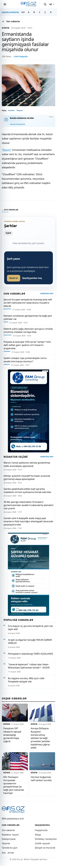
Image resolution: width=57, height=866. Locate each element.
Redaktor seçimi (10, 834)
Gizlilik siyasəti (42, 843)
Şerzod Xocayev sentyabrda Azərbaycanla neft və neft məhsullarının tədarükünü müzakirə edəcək (28, 302)
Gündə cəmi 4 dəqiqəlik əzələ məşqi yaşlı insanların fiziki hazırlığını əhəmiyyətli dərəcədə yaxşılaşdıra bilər (28, 521)
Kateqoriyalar (9, 838)
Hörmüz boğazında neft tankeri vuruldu (41, 778)
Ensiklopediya (10, 12)
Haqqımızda (41, 830)
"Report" (7, 150)
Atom (11, 852)
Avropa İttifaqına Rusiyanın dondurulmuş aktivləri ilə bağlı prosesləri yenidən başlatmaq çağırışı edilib (40, 738)
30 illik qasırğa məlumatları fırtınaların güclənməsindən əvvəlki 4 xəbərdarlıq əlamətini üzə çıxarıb (28, 505)
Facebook (11, 110)
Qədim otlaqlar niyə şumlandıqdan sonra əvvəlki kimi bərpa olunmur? (25, 359)
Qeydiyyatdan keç (32, 278)
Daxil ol (13, 278)
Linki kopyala (21, 56)
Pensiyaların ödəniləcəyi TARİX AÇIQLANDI (30, 653)
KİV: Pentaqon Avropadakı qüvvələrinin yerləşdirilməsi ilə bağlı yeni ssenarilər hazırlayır (13, 785)
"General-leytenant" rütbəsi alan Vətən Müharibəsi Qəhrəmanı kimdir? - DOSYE (29, 666)
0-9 (23, 12)
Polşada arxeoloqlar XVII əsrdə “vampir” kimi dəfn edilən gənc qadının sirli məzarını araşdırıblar (27, 345)
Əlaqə (38, 834)
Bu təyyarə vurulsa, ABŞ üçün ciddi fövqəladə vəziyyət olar (26, 680)
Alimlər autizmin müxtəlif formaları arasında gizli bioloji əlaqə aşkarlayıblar (27, 477)
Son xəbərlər (8, 830)
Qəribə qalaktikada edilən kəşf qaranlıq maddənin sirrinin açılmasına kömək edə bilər (27, 490)
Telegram (19, 110)
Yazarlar (6, 843)
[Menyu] (5, 4)
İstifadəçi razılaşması (46, 838)
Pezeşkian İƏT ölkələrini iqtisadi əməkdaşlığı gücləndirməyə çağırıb (12, 735)
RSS (4, 852)
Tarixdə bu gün (9, 847)
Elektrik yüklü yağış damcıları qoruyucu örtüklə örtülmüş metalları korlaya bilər (28, 330)
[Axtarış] (45, 4)
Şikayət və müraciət (45, 847)
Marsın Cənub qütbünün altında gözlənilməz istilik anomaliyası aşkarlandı (27, 464)
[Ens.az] (28, 4)
